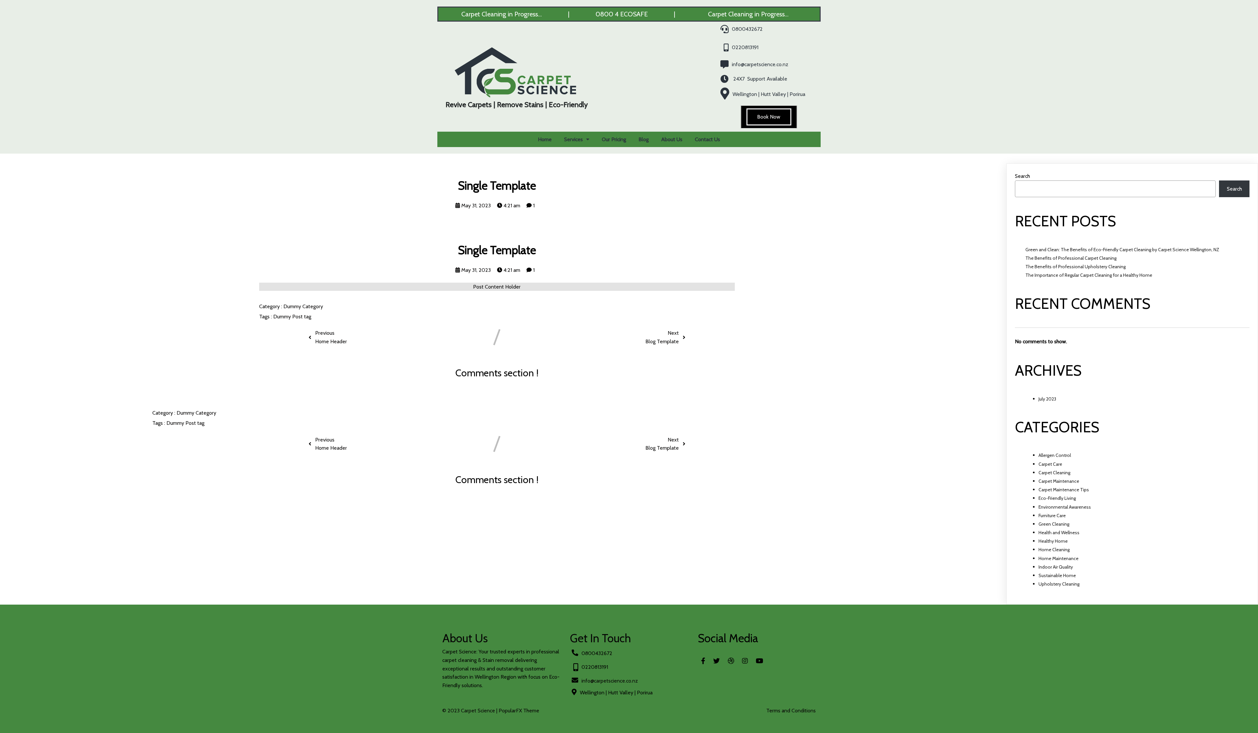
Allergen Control (1055, 455)
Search (1022, 176)
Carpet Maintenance (1059, 481)
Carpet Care (1050, 464)
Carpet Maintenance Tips (1064, 490)
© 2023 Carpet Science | (470, 710)
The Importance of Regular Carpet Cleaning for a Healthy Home (1088, 275)
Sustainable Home (1057, 575)
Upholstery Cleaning (1059, 584)
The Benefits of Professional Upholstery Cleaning (1075, 267)
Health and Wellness (1059, 533)
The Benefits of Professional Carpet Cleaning (1070, 258)
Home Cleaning (1054, 550)
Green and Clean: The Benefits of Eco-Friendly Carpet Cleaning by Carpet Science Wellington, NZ (1122, 250)
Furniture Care (1052, 515)
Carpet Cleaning (1054, 473)
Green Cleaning (1054, 524)
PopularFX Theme (519, 710)
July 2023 (1047, 399)
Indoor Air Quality (1056, 567)
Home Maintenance (1058, 558)
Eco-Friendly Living (1057, 498)
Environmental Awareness (1065, 507)
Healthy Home (1053, 541)
